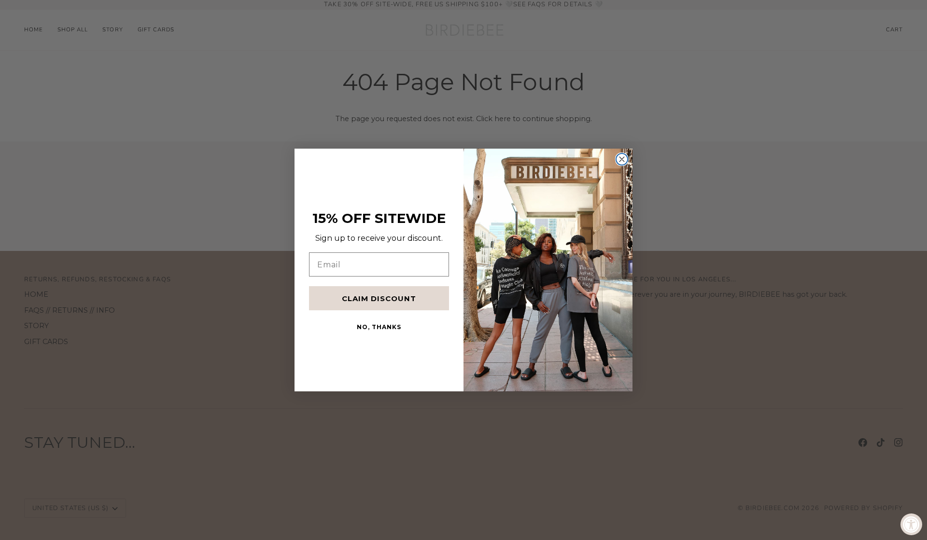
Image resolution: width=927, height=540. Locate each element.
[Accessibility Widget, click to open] (911, 524)
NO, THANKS (379, 327)
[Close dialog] (622, 159)
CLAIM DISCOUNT (379, 298)
